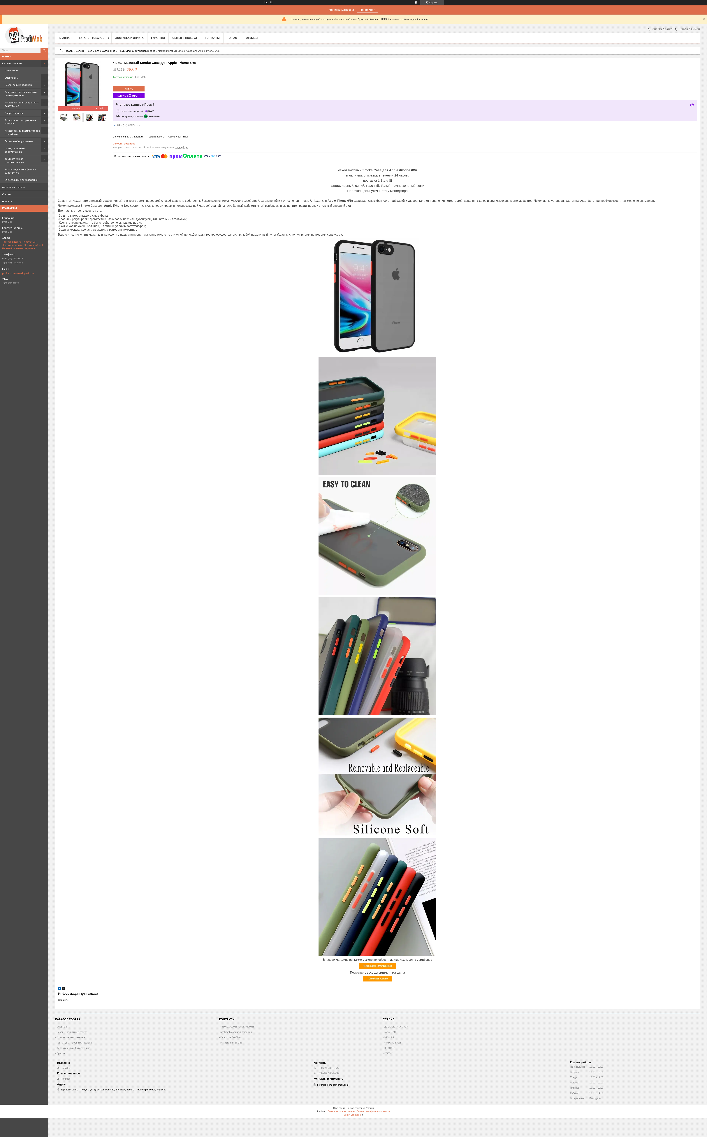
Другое (61, 1053)
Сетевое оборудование (19, 141)
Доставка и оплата (129, 37)
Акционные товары (13, 187)
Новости (7, 201)
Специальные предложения (21, 179)
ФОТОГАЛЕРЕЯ (392, 1042)
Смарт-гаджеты (14, 113)
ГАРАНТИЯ (390, 1032)
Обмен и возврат (184, 37)
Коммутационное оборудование (15, 150)
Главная (65, 37)
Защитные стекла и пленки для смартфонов (21, 93)
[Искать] (44, 50)
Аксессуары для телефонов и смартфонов (21, 104)
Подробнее (367, 9)
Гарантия (158, 37)
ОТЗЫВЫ (389, 1037)
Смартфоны (11, 77)
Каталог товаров (12, 63)
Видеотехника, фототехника (73, 1048)
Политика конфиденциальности (373, 1111)
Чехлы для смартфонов (18, 84)
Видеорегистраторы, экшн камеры (20, 122)
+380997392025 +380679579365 (237, 1026)
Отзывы (252, 37)
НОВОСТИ (389, 1048)
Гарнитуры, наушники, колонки (75, 1042)
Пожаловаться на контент (341, 1111)
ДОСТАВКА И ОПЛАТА (396, 1026)
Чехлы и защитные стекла (72, 1032)
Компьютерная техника (71, 1037)
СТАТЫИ (388, 1053)
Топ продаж (11, 70)
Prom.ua (369, 1108)
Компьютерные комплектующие (14, 160)
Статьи (6, 194)
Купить (129, 88)
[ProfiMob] (24, 36)
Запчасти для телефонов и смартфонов (20, 171)
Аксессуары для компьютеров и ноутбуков (22, 132)
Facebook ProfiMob (231, 1037)
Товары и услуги (74, 50)
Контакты (212, 37)
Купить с (122, 95)
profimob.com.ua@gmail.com (18, 273)
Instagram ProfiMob (231, 1042)
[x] (63, 989)
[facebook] (59, 989)
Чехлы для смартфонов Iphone (136, 50)
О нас (233, 37)
